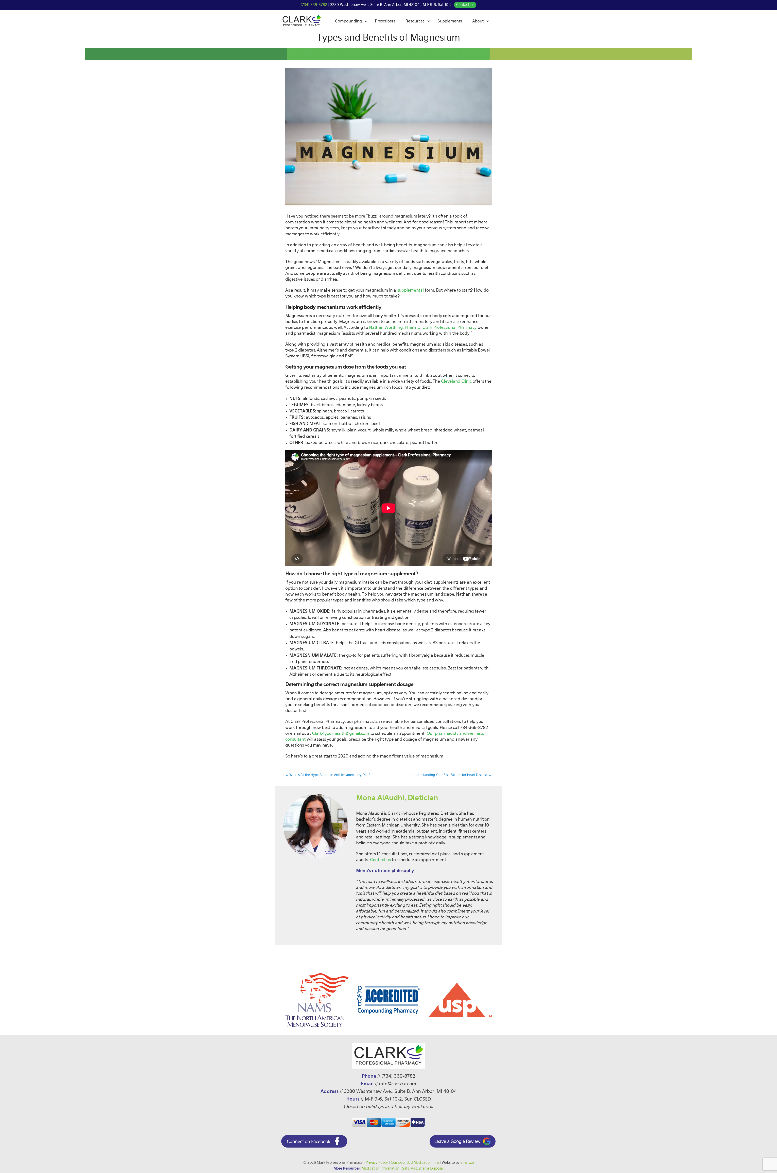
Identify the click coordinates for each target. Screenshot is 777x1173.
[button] (366, 21)
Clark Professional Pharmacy (449, 328)
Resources (415, 21)
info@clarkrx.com (397, 1084)
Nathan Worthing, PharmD (394, 328)
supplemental (410, 290)
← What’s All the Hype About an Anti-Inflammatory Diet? (327, 775)
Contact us (465, 5)
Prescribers (385, 21)
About (478, 21)
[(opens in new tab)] (314, 1147)
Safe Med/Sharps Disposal (423, 1168)
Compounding (348, 21)
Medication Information (380, 1168)
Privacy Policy (377, 1162)
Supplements (450, 21)
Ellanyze (467, 1162)
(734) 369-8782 (314, 5)
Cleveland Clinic (456, 381)
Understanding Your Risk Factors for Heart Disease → (452, 775)
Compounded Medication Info (415, 1162)
